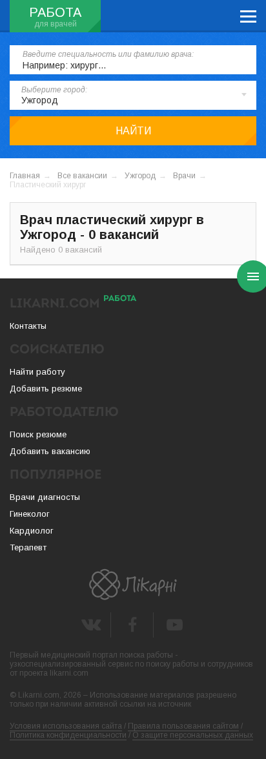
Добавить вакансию (50, 451)
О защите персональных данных (192, 735)
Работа (55, 12)
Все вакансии (82, 175)
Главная (25, 175)
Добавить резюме (46, 388)
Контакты (28, 326)
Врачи (184, 175)
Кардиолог (32, 530)
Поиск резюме (38, 434)
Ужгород (140, 175)
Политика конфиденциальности (68, 735)
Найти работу (37, 372)
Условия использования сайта (66, 726)
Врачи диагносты (45, 497)
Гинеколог (30, 514)
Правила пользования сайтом (183, 726)
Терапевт (28, 547)
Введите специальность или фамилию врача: (108, 54)
